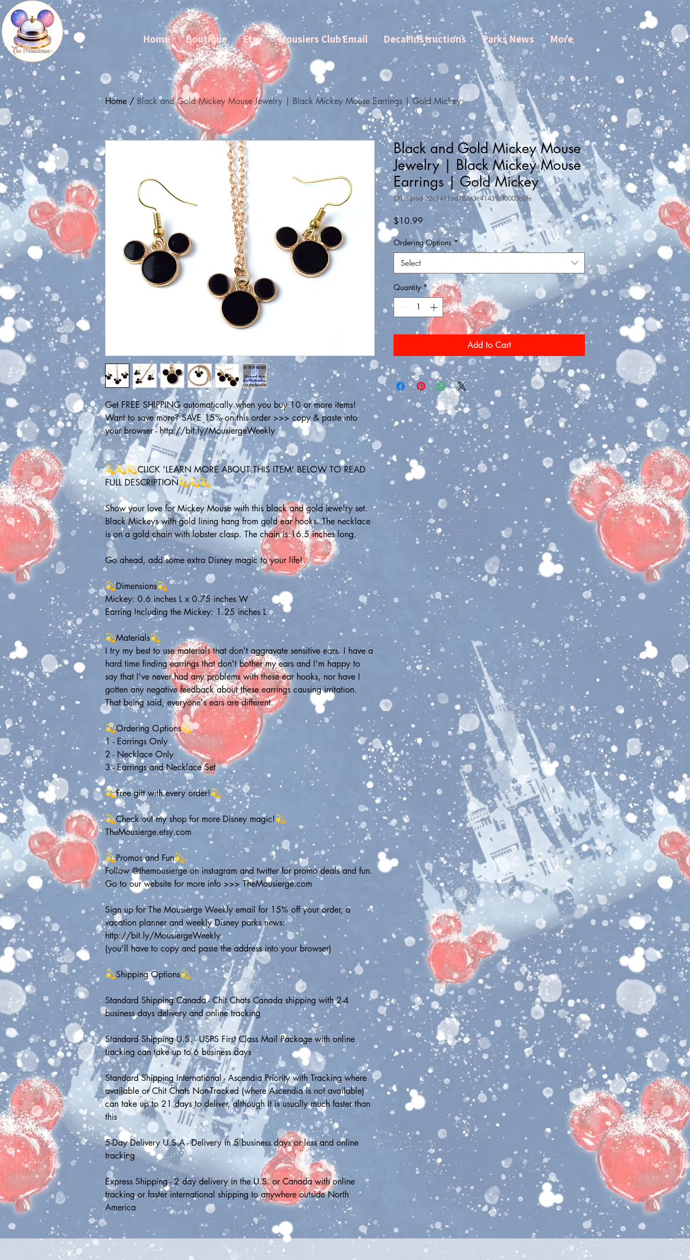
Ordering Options (426, 242)
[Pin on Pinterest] (421, 386)
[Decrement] (402, 307)
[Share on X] (462, 386)
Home (116, 101)
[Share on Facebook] (400, 386)
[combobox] (489, 262)
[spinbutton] (418, 307)
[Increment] (434, 307)
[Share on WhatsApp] (441, 386)
